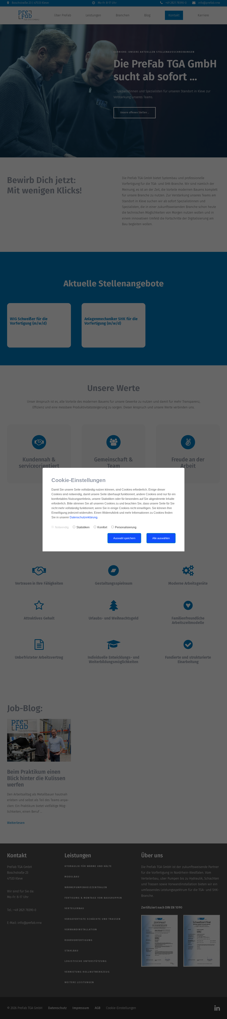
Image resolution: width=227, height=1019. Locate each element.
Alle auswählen (161, 538)
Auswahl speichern (124, 538)
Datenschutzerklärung (83, 517)
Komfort (102, 527)
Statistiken (83, 527)
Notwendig (62, 527)
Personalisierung (125, 527)
